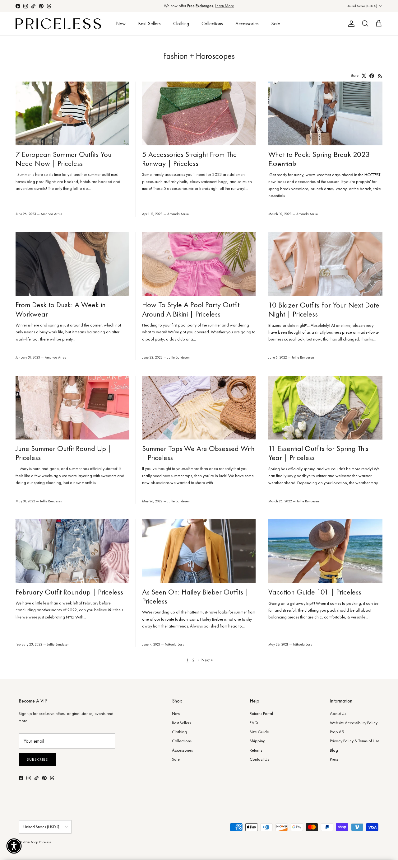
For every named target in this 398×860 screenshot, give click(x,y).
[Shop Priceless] (58, 23)
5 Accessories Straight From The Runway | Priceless (189, 158)
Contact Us (259, 759)
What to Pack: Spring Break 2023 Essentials (319, 158)
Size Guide (259, 732)
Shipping (258, 741)
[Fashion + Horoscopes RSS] (380, 75)
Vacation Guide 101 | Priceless (314, 592)
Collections (212, 23)
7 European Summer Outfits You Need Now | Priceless (64, 158)
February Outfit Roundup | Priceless (69, 592)
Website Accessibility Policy (353, 723)
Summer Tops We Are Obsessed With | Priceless (198, 453)
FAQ (254, 723)
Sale (275, 23)
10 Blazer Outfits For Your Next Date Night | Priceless (323, 309)
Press (334, 759)
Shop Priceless (41, 842)
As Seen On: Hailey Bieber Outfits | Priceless (195, 596)
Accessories (247, 23)
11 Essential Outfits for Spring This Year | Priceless (318, 453)
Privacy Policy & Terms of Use (354, 741)
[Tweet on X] (364, 75)
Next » (207, 660)
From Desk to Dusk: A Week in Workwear (61, 309)
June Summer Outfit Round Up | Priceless (64, 453)
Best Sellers (149, 23)
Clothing (181, 23)
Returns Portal (261, 713)
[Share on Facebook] (371, 75)
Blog (334, 750)
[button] (14, 846)
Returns (256, 750)
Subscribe (37, 759)
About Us (338, 713)
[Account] (350, 23)
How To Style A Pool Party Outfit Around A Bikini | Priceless (190, 309)
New (121, 23)
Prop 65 (337, 732)
